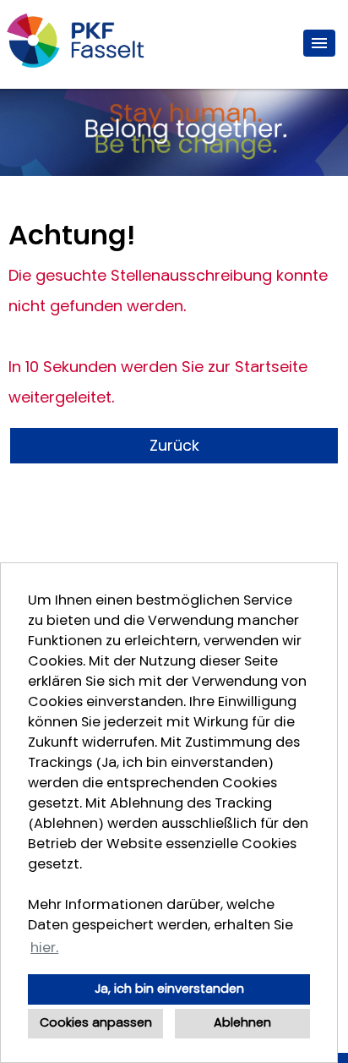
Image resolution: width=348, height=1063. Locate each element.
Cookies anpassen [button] (96, 1023)
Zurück (174, 445)
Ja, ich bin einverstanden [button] (169, 989)
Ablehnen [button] (242, 1023)
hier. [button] (44, 948)
